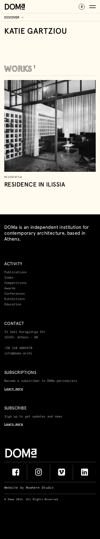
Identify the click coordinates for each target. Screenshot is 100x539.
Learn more (13, 389)
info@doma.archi (18, 353)
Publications (15, 272)
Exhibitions (14, 299)
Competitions (15, 283)
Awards (9, 288)
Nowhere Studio (39, 487)
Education (12, 304)
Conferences (14, 293)
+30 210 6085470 (18, 348)
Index (9, 277)
